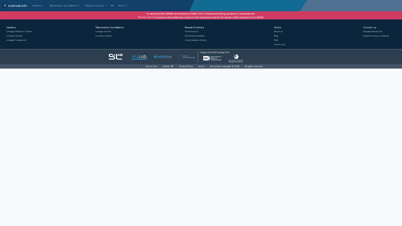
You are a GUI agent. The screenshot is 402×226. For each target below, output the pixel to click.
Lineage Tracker (103, 31)
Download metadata (195, 36)
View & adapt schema (195, 40)
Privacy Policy (186, 66)
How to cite (279, 44)
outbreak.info (17, 6)
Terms (201, 66)
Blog (276, 36)
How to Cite (152, 66)
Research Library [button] (95, 5)
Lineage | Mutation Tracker (19, 31)
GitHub (167, 66)
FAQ (276, 40)
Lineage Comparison (16, 40)
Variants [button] (37, 5)
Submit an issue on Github (376, 36)
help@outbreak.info (373, 31)
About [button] (122, 5)
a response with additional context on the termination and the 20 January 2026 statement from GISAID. (209, 17)
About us (278, 31)
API (112, 5)
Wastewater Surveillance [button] (63, 5)
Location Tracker (14, 36)
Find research (191, 31)
